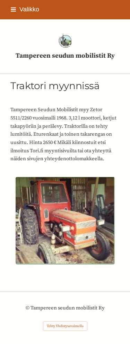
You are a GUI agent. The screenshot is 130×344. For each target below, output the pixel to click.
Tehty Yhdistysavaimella (65, 326)
